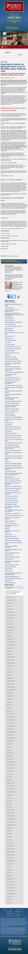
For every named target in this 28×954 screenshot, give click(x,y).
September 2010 (11, 893)
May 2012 (9, 836)
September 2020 (11, 645)
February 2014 (10, 783)
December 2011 (11, 851)
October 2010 (10, 890)
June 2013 (9, 801)
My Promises (10, 913)
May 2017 (9, 708)
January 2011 (10, 881)
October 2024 (10, 597)
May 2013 (9, 804)
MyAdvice (24, 936)
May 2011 (9, 872)
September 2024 (11, 600)
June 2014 (9, 774)
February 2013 (10, 809)
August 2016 (10, 729)
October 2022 (10, 630)
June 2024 (9, 609)
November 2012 (11, 819)
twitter (14, 296)
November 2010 (11, 887)
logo (15, 942)
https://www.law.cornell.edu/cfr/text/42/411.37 (12, 228)
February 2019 (10, 681)
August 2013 (10, 794)
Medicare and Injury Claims (12, 256)
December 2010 (11, 884)
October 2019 (10, 660)
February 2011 (10, 878)
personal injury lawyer (21, 240)
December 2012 (11, 815)
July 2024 (9, 606)
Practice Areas (19, 909)
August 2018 (10, 693)
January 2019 (10, 684)
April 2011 (9, 875)
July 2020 (9, 651)
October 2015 (10, 735)
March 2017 (10, 711)
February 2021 (10, 639)
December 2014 (11, 762)
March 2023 (10, 624)
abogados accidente (10, 302)
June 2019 (9, 672)
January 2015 (10, 759)
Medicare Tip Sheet (5, 233)
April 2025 (9, 587)
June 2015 (9, 747)
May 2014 (9, 776)
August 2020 (10, 648)
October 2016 (10, 723)
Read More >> (8, 272)
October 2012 (10, 822)
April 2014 (9, 779)
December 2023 (11, 615)
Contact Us (9, 915)
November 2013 (11, 789)
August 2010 (10, 896)
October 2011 (10, 857)
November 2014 (11, 765)
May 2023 (9, 621)
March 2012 (10, 842)
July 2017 (9, 702)
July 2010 (9, 899)
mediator (7, 241)
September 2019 (11, 663)
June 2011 (9, 869)
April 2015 (9, 753)
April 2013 (9, 807)
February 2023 (10, 627)
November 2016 (11, 720)
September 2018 (11, 690)
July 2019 (9, 669)
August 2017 (10, 699)
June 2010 (9, 902)
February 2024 (10, 612)
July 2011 (9, 866)
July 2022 (9, 633)
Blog (18, 913)
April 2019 (9, 675)
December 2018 (11, 687)
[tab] (14, 587)
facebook (9, 296)
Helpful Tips (18, 911)
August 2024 (10, 603)
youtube (18, 296)
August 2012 (10, 827)
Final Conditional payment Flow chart (9, 235)
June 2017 (9, 705)
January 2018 (10, 696)
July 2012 (9, 830)
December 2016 (11, 717)
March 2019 (10, 678)
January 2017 (10, 714)
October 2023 (10, 618)
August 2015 (10, 741)
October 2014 (10, 768)
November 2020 (11, 642)
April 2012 (9, 839)
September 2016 (11, 726)
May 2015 (9, 750)
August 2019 (10, 666)
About (11, 909)
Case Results (8, 911)
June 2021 (9, 636)
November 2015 (11, 732)
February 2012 (10, 845)
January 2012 (10, 848)
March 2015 (10, 756)
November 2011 (11, 854)
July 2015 (9, 744)
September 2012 (11, 824)
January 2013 (10, 812)
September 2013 (11, 791)
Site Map (18, 915)
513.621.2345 (14, 17)
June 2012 (9, 833)
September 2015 (11, 738)
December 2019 (11, 657)
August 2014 (10, 771)
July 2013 (9, 797)
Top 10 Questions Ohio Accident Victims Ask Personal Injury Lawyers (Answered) (13, 592)
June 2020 (9, 654)
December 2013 (11, 786)
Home (4, 909)
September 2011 (11, 860)
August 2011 (10, 863)
